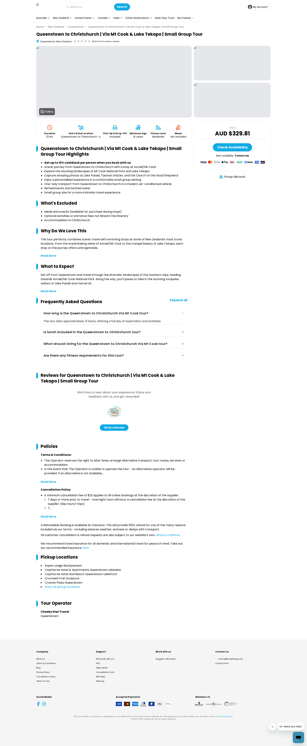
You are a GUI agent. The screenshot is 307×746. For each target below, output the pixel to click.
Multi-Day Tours (165, 18)
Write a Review (114, 427)
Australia (41, 18)
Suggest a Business (166, 658)
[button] (99, 137)
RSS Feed (100, 676)
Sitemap (100, 681)
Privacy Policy (43, 672)
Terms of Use (42, 681)
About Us (40, 658)
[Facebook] (38, 704)
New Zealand (61, 18)
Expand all (178, 300)
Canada (102, 18)
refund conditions (167, 535)
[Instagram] (44, 704)
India (116, 18)
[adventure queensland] (214, 704)
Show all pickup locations (62, 587)
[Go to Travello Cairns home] (48, 7)
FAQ (98, 663)
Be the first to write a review (105, 41)
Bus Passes (184, 18)
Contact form (222, 663)
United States (83, 18)
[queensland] (231, 704)
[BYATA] (199, 704)
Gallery (49, 111)
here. (85, 548)
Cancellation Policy (45, 676)
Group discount (235, 177)
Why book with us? (105, 658)
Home (40, 27)
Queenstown (76, 27)
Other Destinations (137, 18)
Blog (38, 667)
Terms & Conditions (46, 663)
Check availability (232, 147)
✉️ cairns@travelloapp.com (229, 658)
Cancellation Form (105, 672)
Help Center (102, 667)
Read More (48, 256)
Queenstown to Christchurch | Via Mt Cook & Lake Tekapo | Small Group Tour (136, 27)
